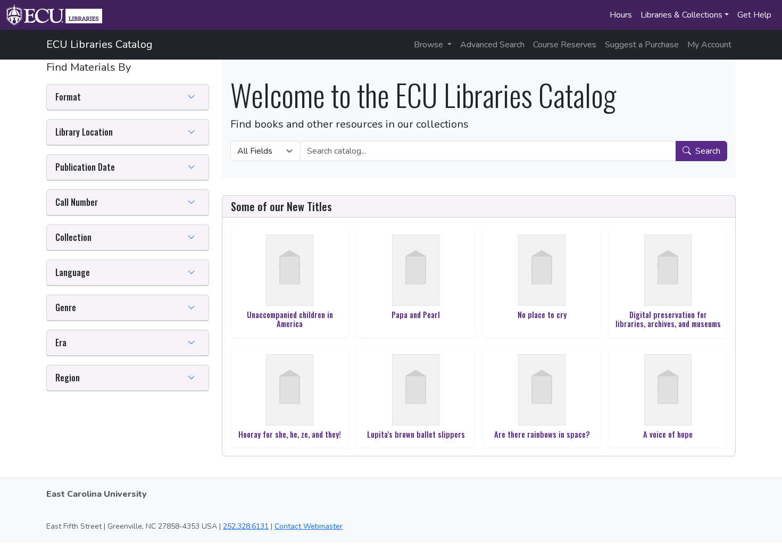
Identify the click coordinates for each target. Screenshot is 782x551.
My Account (709, 45)
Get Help (754, 15)
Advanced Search (492, 45)
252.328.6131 (246, 526)
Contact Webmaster (308, 526)
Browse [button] (429, 45)
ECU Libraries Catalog (99, 44)
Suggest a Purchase (642, 45)
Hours (621, 15)
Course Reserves (564, 45)
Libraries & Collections (681, 15)
